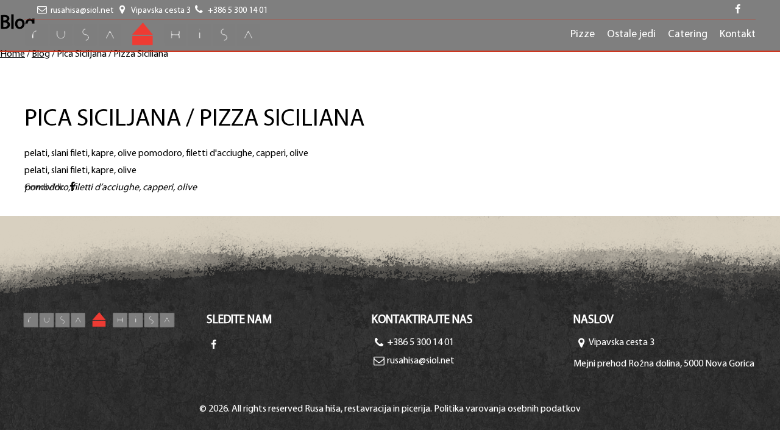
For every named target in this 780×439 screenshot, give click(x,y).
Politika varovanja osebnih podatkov (507, 409)
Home (12, 54)
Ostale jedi (631, 34)
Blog (41, 54)
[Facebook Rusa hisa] (213, 346)
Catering (687, 34)
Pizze (582, 34)
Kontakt (738, 34)
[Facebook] (72, 188)
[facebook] (738, 10)
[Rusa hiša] (115, 320)
